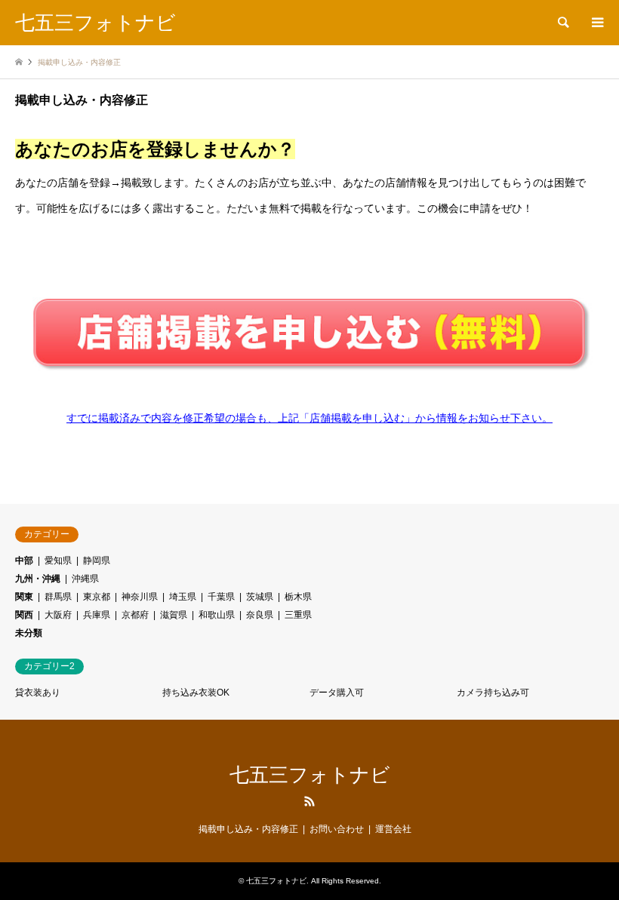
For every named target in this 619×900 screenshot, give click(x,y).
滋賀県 (173, 615)
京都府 (135, 615)
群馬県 (58, 596)
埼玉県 (182, 596)
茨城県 (259, 596)
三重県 (298, 615)
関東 (24, 596)
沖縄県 (85, 578)
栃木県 (298, 596)
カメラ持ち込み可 (493, 692)
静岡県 (96, 560)
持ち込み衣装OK (195, 692)
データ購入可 (337, 692)
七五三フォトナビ (309, 774)
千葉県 (221, 596)
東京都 (96, 596)
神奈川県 (140, 596)
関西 (24, 615)
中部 (24, 560)
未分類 (28, 633)
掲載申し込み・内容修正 (248, 829)
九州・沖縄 (37, 578)
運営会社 (393, 829)
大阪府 (58, 615)
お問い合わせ (337, 829)
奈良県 (259, 615)
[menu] (596, 22)
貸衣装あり (37, 692)
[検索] (562, 22)
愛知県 (58, 560)
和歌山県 (217, 615)
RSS (309, 801)
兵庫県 (96, 615)
